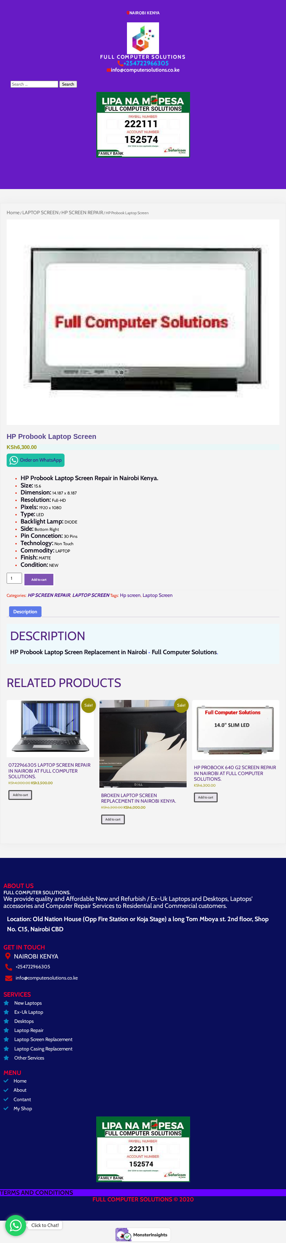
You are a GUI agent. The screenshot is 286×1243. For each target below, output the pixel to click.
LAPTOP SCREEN (40, 212)
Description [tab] (25, 611)
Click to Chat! (45, 1225)
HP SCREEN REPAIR (82, 212)
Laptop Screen (158, 595)
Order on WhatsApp (41, 460)
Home (13, 212)
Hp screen (130, 595)
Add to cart (38, 579)
